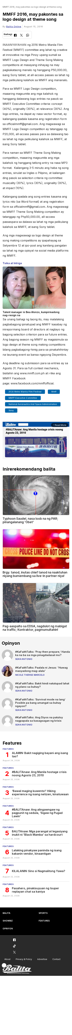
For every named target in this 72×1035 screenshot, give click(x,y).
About (7, 959)
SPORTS (43, 913)
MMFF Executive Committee (23, 398)
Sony (11, 410)
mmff (53, 391)
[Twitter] (21, 35)
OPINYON (8, 928)
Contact (56, 959)
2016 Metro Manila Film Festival (25, 391)
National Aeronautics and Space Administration (33, 404)
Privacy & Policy (24, 959)
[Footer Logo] (16, 968)
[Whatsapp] (27, 35)
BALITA (6, 913)
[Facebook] (15, 35)
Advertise (42, 959)
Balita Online (13, 26)
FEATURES (44, 920)
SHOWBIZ (8, 920)
